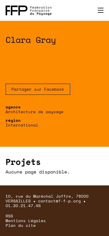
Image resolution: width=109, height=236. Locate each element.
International (22, 125)
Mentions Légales (26, 220)
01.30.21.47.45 (23, 205)
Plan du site (21, 225)
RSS (9, 216)
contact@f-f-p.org (59, 201)
